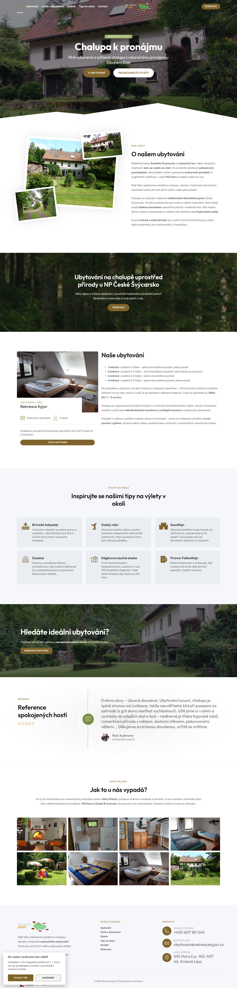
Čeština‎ (28, 985)
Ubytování (32, 6)
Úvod (20, 6)
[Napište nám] (166, 943)
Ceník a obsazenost (52, 6)
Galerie (71, 6)
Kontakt (103, 6)
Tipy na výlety (87, 6)
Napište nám (182, 940)
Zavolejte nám (184, 928)
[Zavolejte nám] (166, 930)
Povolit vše (20, 977)
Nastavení (48, 977)
